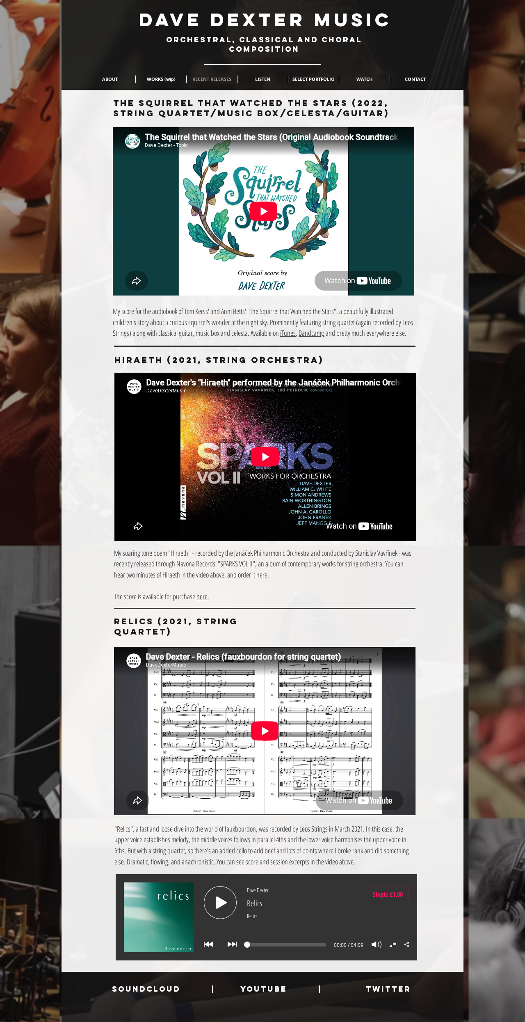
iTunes (288, 333)
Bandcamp (311, 333)
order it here (252, 575)
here (202, 596)
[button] (161, 79)
